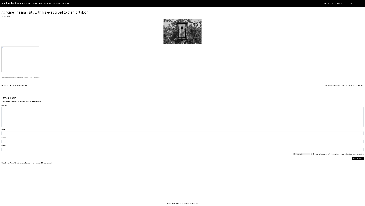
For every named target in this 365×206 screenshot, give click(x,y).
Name (3, 129)
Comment (4, 105)
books (349, 3)
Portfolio (358, 3)
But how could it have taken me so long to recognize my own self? (344, 85)
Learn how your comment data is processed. (38, 163)
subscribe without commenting (354, 154)
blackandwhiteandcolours (15, 3)
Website (3, 146)
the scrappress (338, 3)
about (326, 3)
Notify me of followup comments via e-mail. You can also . (337, 154)
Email (3, 138)
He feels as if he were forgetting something (14, 85)
